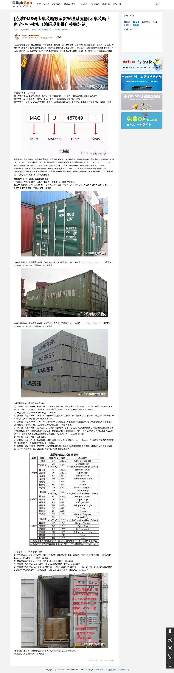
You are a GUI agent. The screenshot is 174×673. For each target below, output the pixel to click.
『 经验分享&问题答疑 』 (63, 30)
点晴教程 (25, 30)
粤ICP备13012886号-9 (94, 670)
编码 (128, 25)
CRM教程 (95, 4)
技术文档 (106, 4)
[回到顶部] (170, 664)
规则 (128, 22)
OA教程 (46, 4)
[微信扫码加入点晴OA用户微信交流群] (170, 640)
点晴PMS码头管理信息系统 (42, 30)
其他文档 (117, 4)
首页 (39, 4)
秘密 (137, 22)
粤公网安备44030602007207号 (117, 670)
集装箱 (147, 22)
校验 (155, 22)
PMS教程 (83, 4)
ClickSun (64, 670)
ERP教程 (56, 4)
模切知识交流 (69, 4)
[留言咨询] (170, 648)
